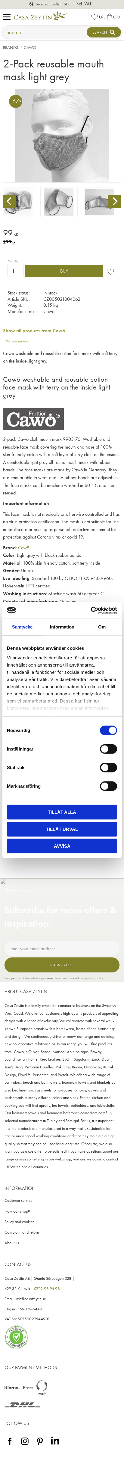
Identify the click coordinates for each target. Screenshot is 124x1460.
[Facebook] (10, 1445)
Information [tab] (62, 626)
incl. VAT (83, 4)
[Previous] (9, 201)
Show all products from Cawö (34, 330)
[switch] (108, 749)
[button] (8, 17)
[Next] (114, 201)
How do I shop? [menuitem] (17, 1211)
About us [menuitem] (12, 1242)
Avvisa (62, 846)
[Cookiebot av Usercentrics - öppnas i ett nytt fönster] (90, 610)
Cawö (23, 548)
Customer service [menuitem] (19, 1200)
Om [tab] (102, 626)
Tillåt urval (62, 829)
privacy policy (94, 978)
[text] (62, 233)
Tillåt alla (62, 812)
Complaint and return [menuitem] (22, 1232)
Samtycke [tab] (22, 626)
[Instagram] (25, 1445)
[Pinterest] (40, 1445)
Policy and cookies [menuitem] (19, 1221)
